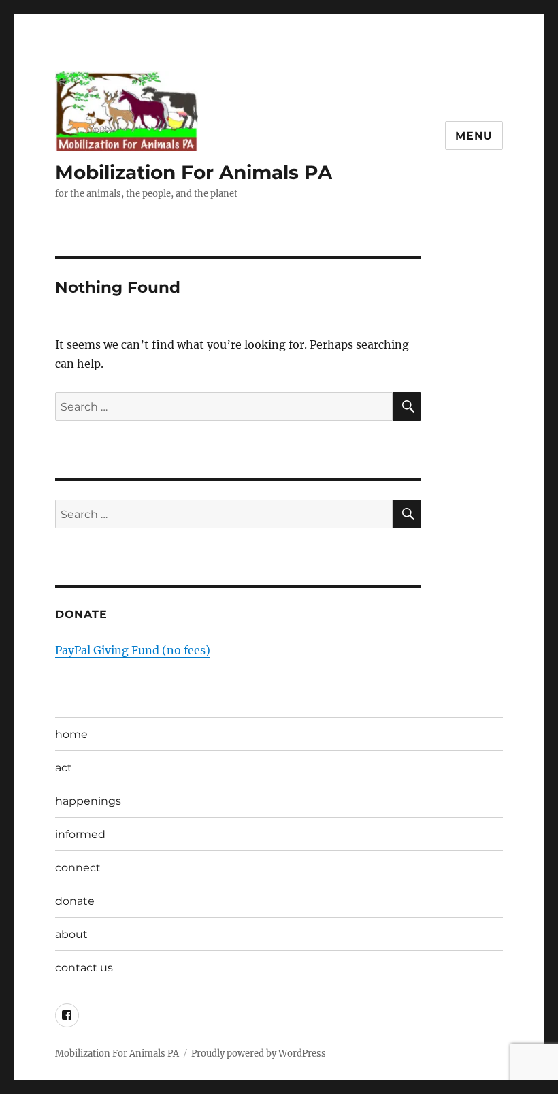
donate (75, 901)
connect (78, 867)
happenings (88, 800)
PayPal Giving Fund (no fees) (132, 650)
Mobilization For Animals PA (193, 172)
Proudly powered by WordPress (258, 1053)
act (63, 767)
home (71, 734)
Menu (474, 135)
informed (80, 834)
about (71, 934)
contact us (84, 967)
